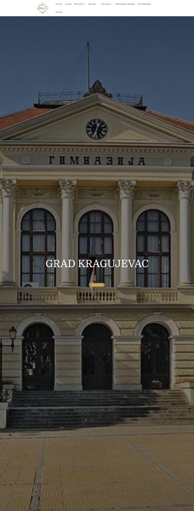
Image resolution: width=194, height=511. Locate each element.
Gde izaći (92, 4)
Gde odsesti (105, 4)
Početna (59, 4)
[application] (84, 4)
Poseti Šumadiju (144, 4)
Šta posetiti (79, 4)
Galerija (59, 12)
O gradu (68, 4)
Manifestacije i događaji (125, 4)
